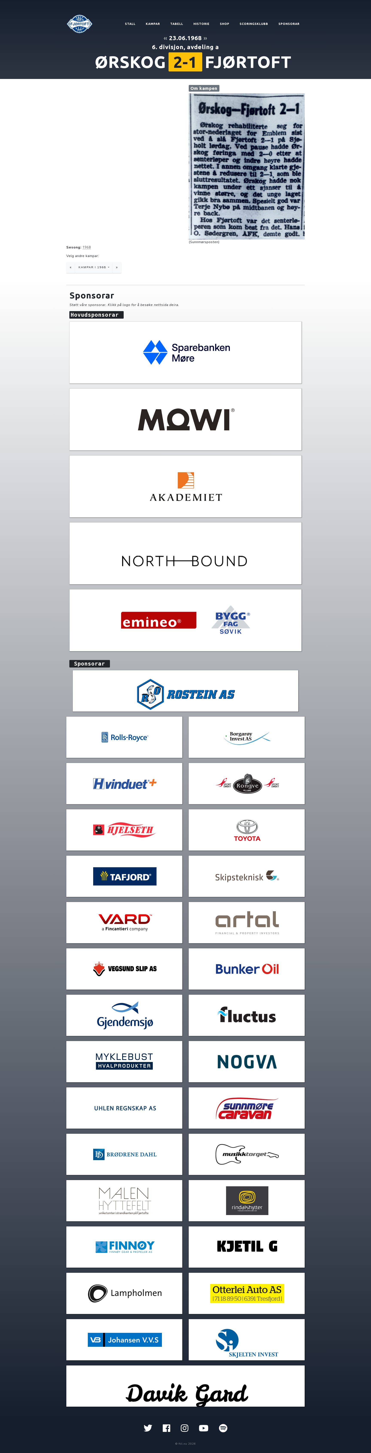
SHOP (224, 24)
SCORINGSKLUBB (254, 24)
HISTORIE (201, 24)
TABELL (176, 24)
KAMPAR (153, 24)
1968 (86, 247)
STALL (130, 24)
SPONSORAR (289, 24)
